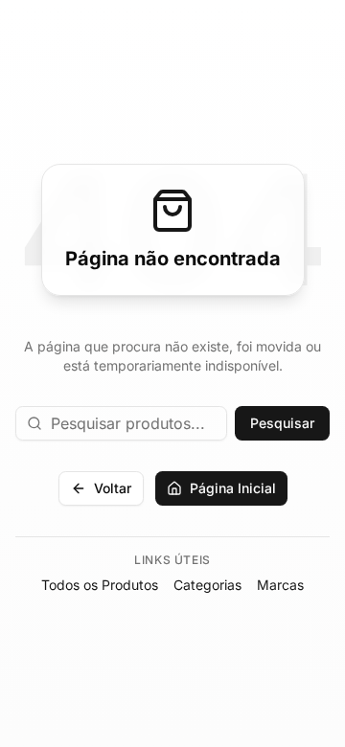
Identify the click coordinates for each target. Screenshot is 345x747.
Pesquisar (282, 423)
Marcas (280, 585)
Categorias (207, 585)
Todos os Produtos (99, 585)
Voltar (112, 488)
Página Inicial (233, 488)
